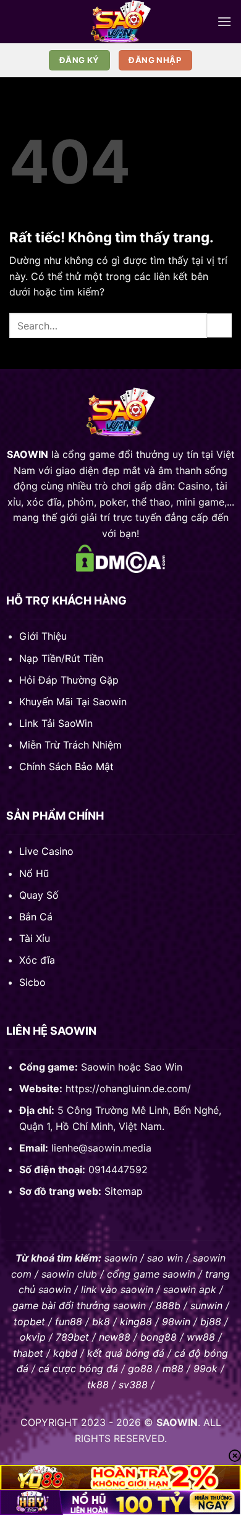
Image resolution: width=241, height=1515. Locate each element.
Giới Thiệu (43, 636)
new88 (114, 1337)
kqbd (65, 1353)
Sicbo (32, 982)
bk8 (101, 1321)
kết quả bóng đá (125, 1353)
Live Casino (46, 851)
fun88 (68, 1321)
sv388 (133, 1384)
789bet (72, 1337)
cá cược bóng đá (78, 1368)
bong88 (158, 1337)
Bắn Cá (36, 916)
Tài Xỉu (34, 938)
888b (168, 1305)
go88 (140, 1368)
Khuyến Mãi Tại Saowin (73, 701)
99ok (205, 1368)
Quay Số (39, 895)
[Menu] (224, 21)
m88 (173, 1368)
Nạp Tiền (40, 658)
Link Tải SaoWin (56, 723)
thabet (28, 1353)
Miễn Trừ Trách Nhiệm (70, 745)
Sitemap (123, 1191)
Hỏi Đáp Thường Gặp (69, 680)
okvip (33, 1337)
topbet (29, 1321)
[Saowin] (120, 21)
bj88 (210, 1321)
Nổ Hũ (34, 873)
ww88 (201, 1337)
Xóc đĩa (37, 960)
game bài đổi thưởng (61, 1305)
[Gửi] (219, 325)
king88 (136, 1321)
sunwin (206, 1305)
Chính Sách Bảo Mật (66, 766)
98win (176, 1321)
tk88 (98, 1384)
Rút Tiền (84, 658)
